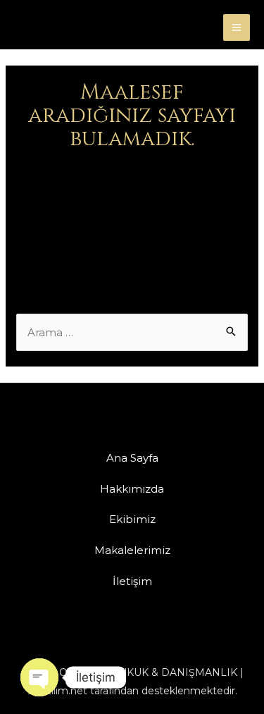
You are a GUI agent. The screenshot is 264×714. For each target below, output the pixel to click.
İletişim (132, 581)
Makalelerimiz (132, 550)
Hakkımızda (132, 489)
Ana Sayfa (132, 457)
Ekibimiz (132, 519)
